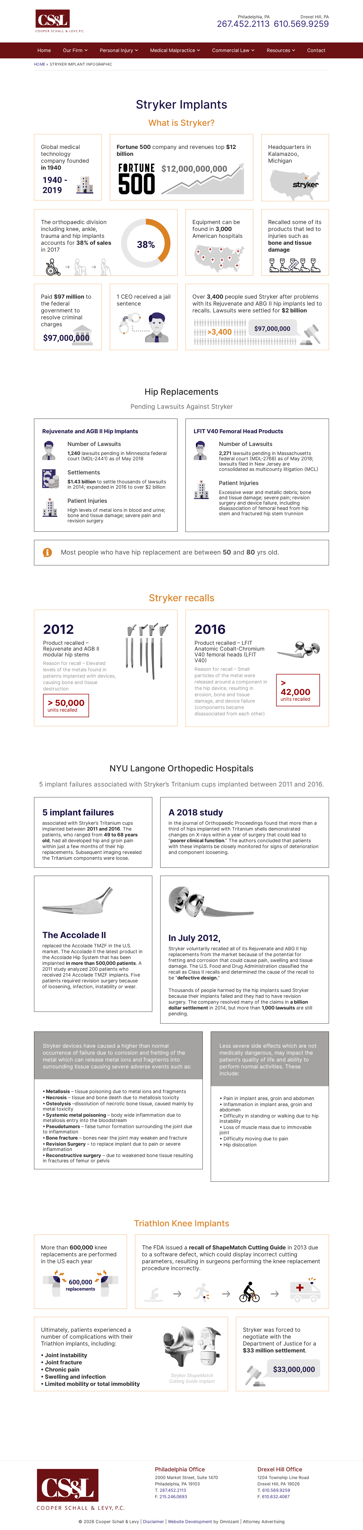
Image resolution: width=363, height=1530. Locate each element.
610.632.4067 (276, 1496)
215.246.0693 (173, 1496)
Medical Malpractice (172, 50)
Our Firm (73, 50)
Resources (278, 50)
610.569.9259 (276, 1490)
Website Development (190, 1521)
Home (44, 50)
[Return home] (60, 21)
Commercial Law (231, 50)
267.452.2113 (173, 1490)
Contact (316, 50)
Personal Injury (116, 50)
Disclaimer (153, 1521)
